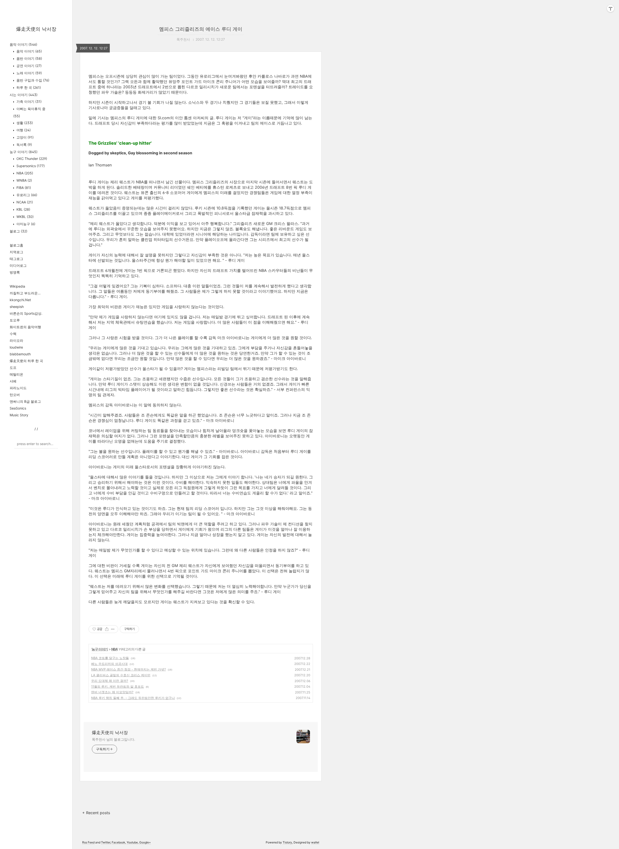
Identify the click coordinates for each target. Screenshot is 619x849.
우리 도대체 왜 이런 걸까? (109, 681)
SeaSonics (18, 408)
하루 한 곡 (28, 87)
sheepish (17, 307)
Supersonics (30, 166)
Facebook (118, 842)
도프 (13, 367)
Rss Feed (88, 842)
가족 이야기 (28, 101)
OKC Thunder (31, 158)
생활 (24, 123)
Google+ (145, 842)
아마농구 (25, 224)
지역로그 (16, 252)
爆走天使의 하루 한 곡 (26, 361)
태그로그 (16, 259)
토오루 (15, 320)
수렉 (13, 334)
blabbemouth (20, 354)
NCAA (24, 202)
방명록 (15, 272)
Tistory (287, 842)
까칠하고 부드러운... (25, 293)
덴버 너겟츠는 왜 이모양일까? (112, 692)
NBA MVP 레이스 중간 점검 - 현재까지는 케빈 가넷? (128, 669)
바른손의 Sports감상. (26, 313)
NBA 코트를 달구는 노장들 (110, 658)
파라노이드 (18, 388)
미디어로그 (18, 265)
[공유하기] (107, 629)
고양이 (24, 137)
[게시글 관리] (113, 629)
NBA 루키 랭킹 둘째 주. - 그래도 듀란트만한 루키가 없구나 (133, 698)
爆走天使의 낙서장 (36, 29)
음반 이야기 (28, 58)
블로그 (18, 231)
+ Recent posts (96, 812)
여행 (23, 130)
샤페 (13, 381)
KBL (22, 209)
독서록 (23, 144)
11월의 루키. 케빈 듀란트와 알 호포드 (117, 686)
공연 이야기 (28, 66)
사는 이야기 (23, 95)
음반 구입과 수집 (32, 80)
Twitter (105, 842)
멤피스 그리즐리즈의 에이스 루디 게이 (200, 29)
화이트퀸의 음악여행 (25, 327)
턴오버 (15, 395)
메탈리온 (16, 374)
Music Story (19, 415)
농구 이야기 (23, 152)
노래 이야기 (28, 73)
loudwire (16, 347)
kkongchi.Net (20, 300)
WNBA (23, 180)
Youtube (132, 842)
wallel (315, 842)
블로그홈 (16, 245)
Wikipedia (17, 286)
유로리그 (26, 195)
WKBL (24, 217)
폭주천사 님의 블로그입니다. (113, 739)
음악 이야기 (23, 44)
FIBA (23, 188)
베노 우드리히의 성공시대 (109, 664)
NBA (24, 173)
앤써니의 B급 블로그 (25, 401)
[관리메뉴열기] (610, 8)
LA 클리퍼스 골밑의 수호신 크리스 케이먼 (120, 675)
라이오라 (16, 340)
